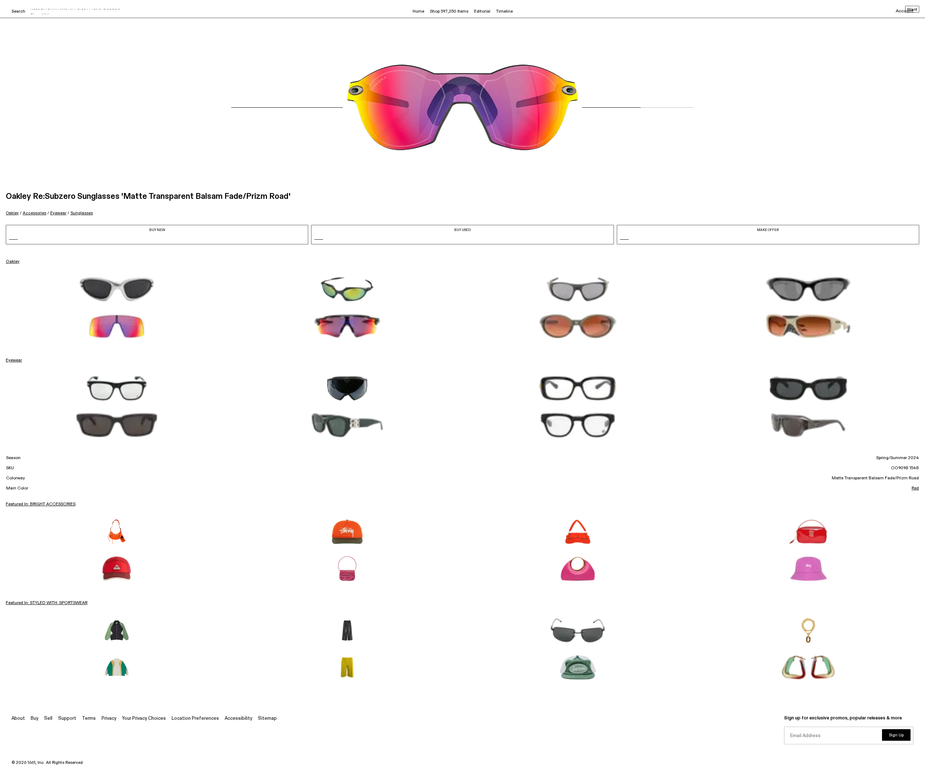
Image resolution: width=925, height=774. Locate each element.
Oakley (12, 213)
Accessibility (238, 718)
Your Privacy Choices (144, 718)
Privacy (109, 718)
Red (915, 488)
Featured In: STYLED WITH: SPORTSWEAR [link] (46, 603)
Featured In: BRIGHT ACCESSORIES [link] (41, 504)
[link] (117, 289)
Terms (89, 718)
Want (912, 10)
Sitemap (267, 718)
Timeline (504, 11)
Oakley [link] (13, 262)
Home (418, 11)
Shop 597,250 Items (449, 11)
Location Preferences (195, 718)
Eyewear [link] (14, 360)
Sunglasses (81, 213)
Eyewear (58, 213)
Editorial (482, 11)
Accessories (34, 213)
